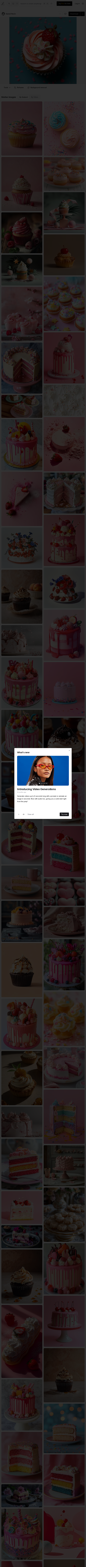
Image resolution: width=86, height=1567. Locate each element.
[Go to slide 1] (39, 783)
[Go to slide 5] (46, 783)
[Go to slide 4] (44, 783)
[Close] (69, 750)
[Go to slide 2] (41, 783)
